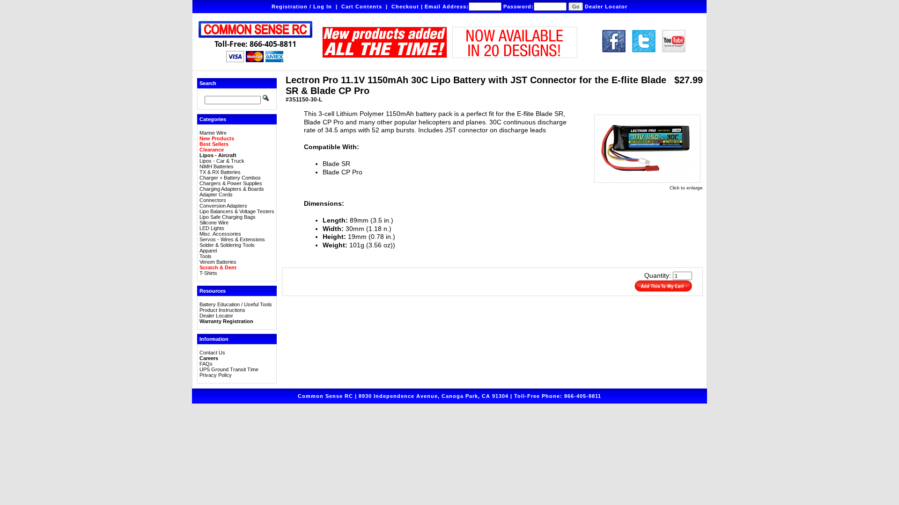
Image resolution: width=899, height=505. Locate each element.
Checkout (405, 6)
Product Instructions (222, 310)
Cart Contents (361, 6)
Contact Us (212, 352)
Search (207, 83)
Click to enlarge (686, 187)
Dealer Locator (606, 6)
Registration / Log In (302, 6)
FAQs (206, 364)
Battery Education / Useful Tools (235, 304)
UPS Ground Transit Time (228, 369)
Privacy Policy (215, 375)
